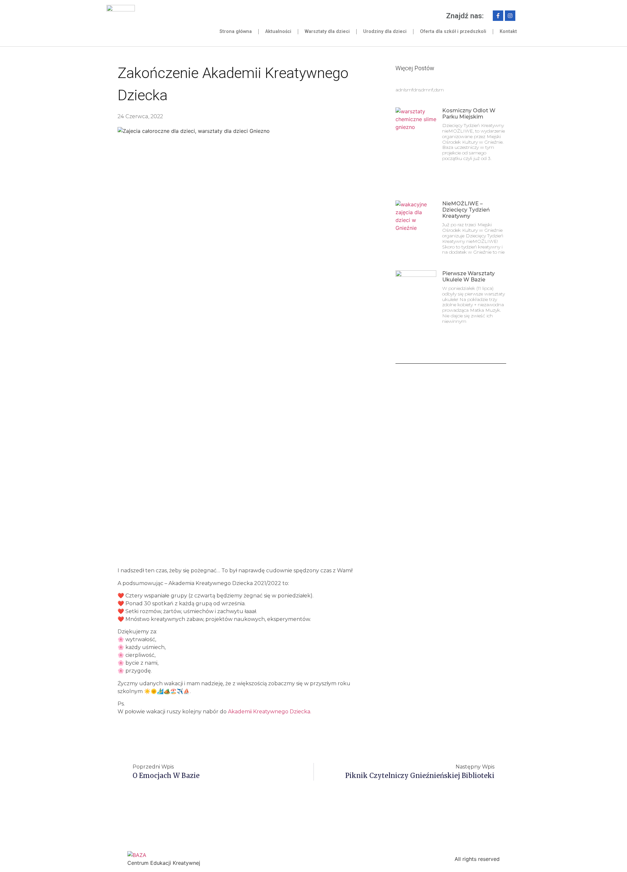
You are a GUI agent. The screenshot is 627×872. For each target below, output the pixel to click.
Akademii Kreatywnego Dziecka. (269, 711)
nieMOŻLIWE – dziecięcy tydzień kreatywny (466, 209)
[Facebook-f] (498, 15)
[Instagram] (510, 15)
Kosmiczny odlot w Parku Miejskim (468, 113)
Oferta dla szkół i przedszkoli (453, 31)
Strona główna (235, 31)
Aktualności (278, 31)
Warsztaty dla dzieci (327, 31)
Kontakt (508, 31)
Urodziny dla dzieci (385, 31)
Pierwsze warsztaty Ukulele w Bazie (468, 276)
